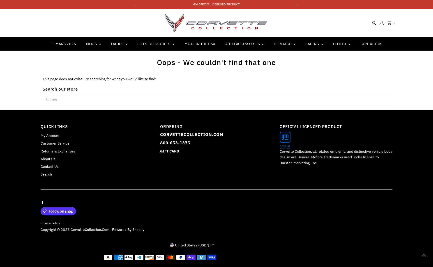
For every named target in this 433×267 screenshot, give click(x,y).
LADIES (117, 44)
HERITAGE (283, 44)
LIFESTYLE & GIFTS (154, 44)
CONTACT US (371, 44)
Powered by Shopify (128, 229)
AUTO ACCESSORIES (243, 44)
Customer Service (55, 143)
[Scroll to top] (423, 254)
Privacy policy (50, 223)
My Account (50, 135)
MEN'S (92, 44)
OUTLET (340, 44)
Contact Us (50, 166)
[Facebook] (43, 201)
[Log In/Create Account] (382, 23)
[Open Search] (374, 23)
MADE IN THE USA (199, 44)
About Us (48, 159)
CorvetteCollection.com (90, 229)
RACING (312, 44)
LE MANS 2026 (63, 44)
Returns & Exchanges (58, 151)
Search (46, 174)
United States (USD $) (193, 245)
